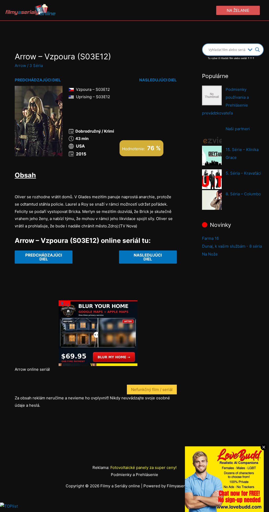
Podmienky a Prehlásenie (134, 474)
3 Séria (36, 65)
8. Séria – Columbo (243, 193)
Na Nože (210, 254)
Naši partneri (238, 128)
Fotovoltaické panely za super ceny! (143, 467)
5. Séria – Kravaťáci (243, 173)
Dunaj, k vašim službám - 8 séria (232, 246)
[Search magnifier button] (257, 49)
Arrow (20, 65)
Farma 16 (210, 238)
